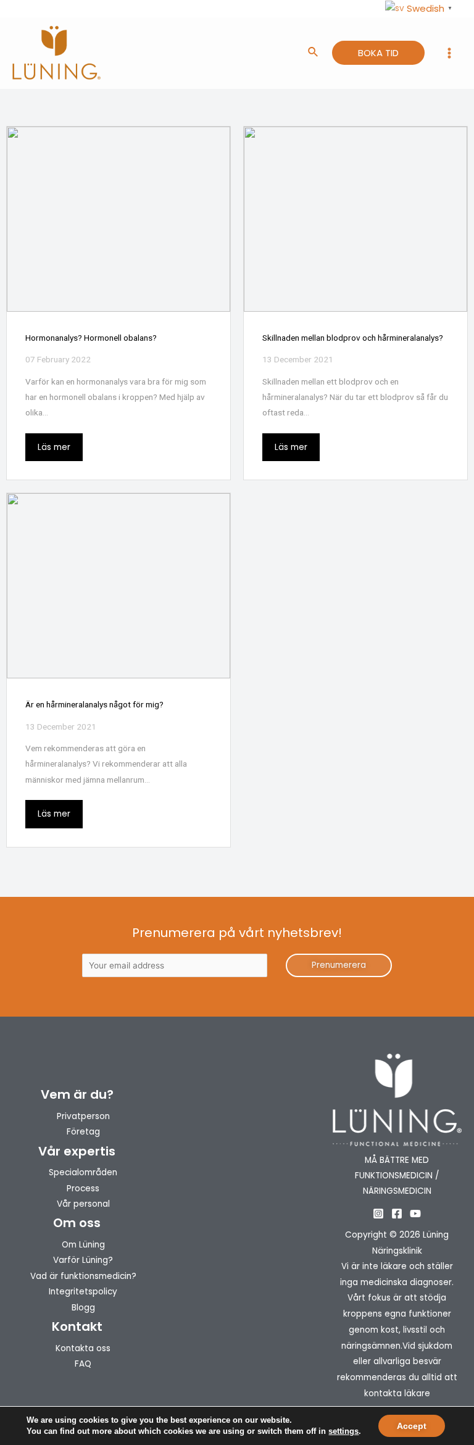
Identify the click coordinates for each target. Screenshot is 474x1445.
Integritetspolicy (83, 1291)
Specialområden (83, 1172)
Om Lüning (83, 1245)
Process (83, 1188)
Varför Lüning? (83, 1260)
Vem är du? (77, 1094)
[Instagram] (378, 1213)
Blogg (83, 1308)
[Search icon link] (313, 53)
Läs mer (54, 447)
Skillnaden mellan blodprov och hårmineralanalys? (352, 338)
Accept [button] (411, 1426)
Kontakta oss (83, 1348)
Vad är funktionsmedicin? (83, 1276)
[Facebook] (396, 1213)
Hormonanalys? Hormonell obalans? (91, 338)
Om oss (77, 1222)
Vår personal (83, 1204)
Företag (83, 1132)
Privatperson (83, 1116)
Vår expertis (76, 1151)
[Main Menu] (449, 53)
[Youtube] (415, 1213)
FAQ (83, 1364)
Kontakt (77, 1326)
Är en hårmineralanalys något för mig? (94, 704)
